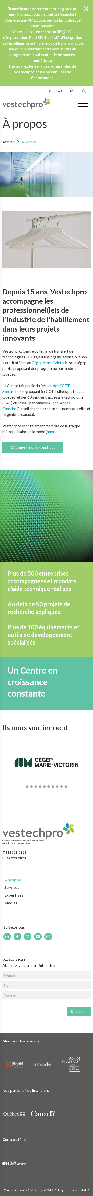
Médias (10, 902)
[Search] (84, 91)
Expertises (13, 895)
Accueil (8, 141)
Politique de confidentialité (72, 1190)
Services (11, 887)
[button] (27, 786)
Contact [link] (55, 91)
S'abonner (79, 1011)
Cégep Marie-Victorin (50, 362)
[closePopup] (86, 9)
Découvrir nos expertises (32, 447)
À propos (28, 141)
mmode (53, 431)
